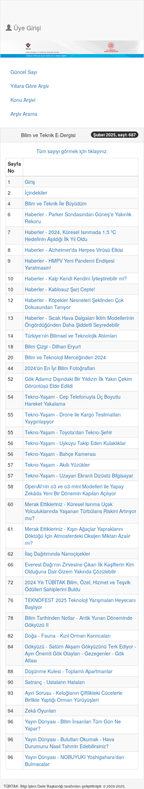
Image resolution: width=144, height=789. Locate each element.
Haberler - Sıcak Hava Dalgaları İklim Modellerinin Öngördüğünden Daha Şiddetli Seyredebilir (79, 321)
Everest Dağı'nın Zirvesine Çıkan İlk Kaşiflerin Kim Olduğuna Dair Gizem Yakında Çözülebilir (79, 568)
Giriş (30, 181)
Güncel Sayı (23, 71)
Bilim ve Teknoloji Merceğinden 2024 (65, 357)
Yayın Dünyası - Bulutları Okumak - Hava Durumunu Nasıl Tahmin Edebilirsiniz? (69, 743)
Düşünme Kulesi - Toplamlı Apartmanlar (69, 671)
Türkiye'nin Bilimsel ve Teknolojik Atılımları (71, 335)
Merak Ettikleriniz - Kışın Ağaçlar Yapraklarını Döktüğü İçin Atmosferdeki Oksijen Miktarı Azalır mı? (77, 535)
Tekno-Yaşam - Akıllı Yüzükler (57, 464)
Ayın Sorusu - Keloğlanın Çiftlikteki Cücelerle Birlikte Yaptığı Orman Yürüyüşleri (73, 696)
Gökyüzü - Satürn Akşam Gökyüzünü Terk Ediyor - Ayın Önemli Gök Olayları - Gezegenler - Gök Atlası (80, 653)
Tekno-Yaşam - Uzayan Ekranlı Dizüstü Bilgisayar (79, 475)
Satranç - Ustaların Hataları (55, 681)
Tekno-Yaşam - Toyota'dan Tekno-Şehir (68, 432)
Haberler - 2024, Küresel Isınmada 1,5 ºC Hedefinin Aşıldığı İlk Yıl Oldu (70, 235)
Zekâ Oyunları (40, 710)
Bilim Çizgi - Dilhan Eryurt (53, 346)
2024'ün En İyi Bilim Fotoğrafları (60, 368)
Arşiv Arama (23, 113)
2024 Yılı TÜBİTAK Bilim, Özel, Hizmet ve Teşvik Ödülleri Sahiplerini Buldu (77, 586)
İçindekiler (36, 192)
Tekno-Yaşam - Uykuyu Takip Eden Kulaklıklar (75, 442)
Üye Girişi (26, 27)
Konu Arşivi (22, 99)
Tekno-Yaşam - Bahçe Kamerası (60, 453)
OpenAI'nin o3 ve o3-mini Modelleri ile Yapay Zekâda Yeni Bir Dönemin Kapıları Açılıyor (74, 490)
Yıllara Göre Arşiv (29, 85)
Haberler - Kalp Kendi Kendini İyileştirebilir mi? (76, 278)
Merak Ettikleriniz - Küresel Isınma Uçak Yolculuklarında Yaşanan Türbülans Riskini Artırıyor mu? (80, 511)
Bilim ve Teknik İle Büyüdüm (56, 203)
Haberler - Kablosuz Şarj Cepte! (60, 289)
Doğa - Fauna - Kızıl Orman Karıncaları (67, 635)
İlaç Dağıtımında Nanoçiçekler (57, 553)
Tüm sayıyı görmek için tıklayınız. (72, 151)
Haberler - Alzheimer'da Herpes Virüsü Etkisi (74, 249)
